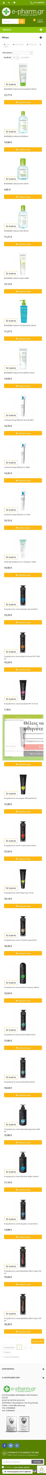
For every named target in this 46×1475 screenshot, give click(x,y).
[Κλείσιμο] (44, 714)
